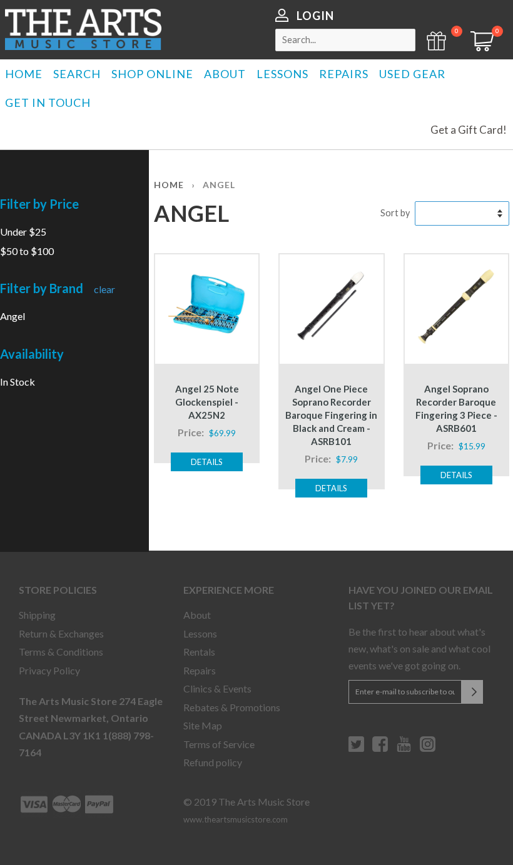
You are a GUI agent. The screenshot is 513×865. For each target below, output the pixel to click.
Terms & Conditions (61, 652)
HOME (24, 74)
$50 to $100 (27, 251)
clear (104, 289)
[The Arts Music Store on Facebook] (380, 749)
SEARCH (77, 74)
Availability (32, 353)
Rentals (199, 652)
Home (169, 184)
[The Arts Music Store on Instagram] (427, 749)
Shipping (37, 615)
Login (315, 15)
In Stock (17, 382)
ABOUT (225, 74)
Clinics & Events (217, 688)
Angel (12, 316)
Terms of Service (219, 744)
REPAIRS (343, 74)
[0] (478, 47)
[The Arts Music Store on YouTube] (404, 749)
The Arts (83, 29)
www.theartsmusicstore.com (235, 819)
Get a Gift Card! (468, 129)
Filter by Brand (41, 288)
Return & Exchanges (61, 633)
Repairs (199, 670)
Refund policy (212, 762)
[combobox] (345, 40)
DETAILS (207, 462)
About (197, 615)
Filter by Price (39, 203)
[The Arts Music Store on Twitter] (356, 749)
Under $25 (23, 232)
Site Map (202, 725)
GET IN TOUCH (48, 102)
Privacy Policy (49, 670)
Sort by (395, 213)
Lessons (200, 633)
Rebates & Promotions (231, 707)
